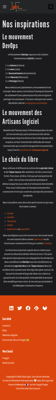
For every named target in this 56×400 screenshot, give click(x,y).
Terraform (11, 221)
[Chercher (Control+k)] (51, 7)
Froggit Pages (42, 384)
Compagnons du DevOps (36, 103)
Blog (4, 330)
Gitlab (10, 225)
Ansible (10, 217)
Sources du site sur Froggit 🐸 (15, 340)
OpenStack (38, 239)
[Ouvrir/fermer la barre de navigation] (4, 6)
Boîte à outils (8, 363)
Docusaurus (34, 388)
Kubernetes (12, 229)
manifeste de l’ (33, 150)
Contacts (6, 326)
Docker (10, 213)
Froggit (5, 358)
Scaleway (47, 243)
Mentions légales (10, 335)
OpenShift (25, 229)
